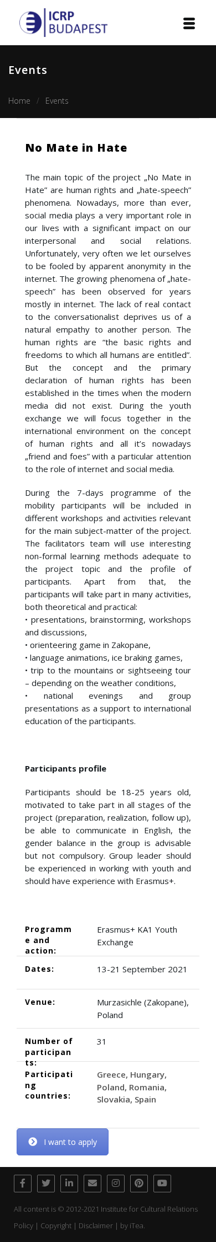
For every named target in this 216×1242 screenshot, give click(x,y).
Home (19, 100)
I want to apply (70, 1142)
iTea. (137, 1225)
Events (57, 100)
